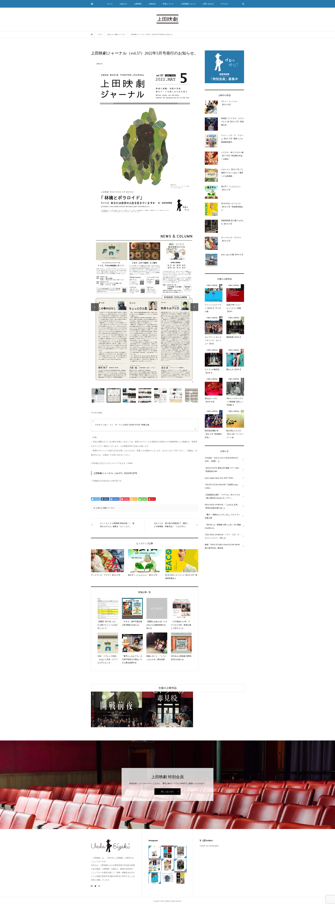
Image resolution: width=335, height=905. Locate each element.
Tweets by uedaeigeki (209, 845)
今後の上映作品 (167, 687)
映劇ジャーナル (108, 508)
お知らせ (99, 508)
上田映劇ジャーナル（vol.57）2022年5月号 (115, 473)
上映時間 (137, 3)
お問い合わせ (208, 3)
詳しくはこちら (167, 791)
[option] (144, 307)
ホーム (110, 3)
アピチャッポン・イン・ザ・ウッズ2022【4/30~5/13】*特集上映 (122, 424)
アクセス (224, 3)
